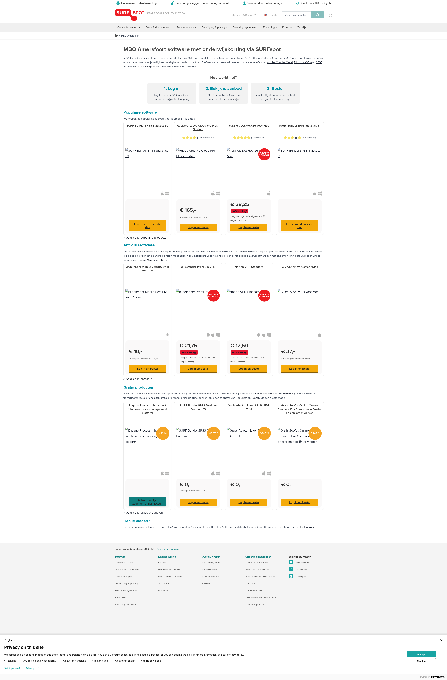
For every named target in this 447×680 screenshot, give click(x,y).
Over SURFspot (211, 556)
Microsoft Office (303, 62)
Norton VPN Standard (249, 266)
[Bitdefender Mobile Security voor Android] (147, 311)
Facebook (301, 569)
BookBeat (241, 397)
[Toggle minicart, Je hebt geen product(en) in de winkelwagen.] (330, 15)
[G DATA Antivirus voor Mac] (300, 311)
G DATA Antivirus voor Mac (300, 266)
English (272, 14)
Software (120, 556)
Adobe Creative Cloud (280, 62)
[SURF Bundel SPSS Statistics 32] (147, 169)
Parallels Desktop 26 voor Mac (249, 125)
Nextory (255, 397)
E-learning (120, 597)
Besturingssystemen (126, 590)
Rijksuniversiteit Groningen (260, 576)
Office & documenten (127, 569)
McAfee (151, 259)
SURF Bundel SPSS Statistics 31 (299, 125)
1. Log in (172, 89)
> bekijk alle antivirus (137, 379)
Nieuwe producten (125, 604)
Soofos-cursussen (261, 393)
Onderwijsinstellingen (258, 556)
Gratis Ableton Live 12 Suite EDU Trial (249, 407)
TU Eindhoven (253, 590)
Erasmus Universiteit (256, 562)
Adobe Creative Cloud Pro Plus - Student (198, 127)
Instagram (301, 576)
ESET (163, 259)
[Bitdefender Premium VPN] (198, 311)
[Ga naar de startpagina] (130, 15)
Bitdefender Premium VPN (198, 266)
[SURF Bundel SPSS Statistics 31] (300, 169)
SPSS (319, 62)
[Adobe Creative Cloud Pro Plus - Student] (198, 169)
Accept (421, 654)
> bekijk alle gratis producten (143, 512)
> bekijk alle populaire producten (145, 237)
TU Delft (250, 583)
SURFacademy (210, 576)
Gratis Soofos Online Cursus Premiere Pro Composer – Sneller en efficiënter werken (300, 409)
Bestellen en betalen (169, 569)
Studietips (163, 583)
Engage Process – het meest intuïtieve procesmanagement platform (147, 409)
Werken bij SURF (211, 562)
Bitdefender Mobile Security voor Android (147, 268)
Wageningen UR (254, 604)
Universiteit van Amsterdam (260, 597)
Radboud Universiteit (257, 569)
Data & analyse (123, 576)
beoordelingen (167, 548)
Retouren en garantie (170, 576)
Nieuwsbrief (302, 562)
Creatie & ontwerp (125, 562)
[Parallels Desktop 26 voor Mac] (249, 169)
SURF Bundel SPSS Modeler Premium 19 (198, 407)
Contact (162, 562)
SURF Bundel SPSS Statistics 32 (147, 125)
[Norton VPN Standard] (249, 311)
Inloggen (163, 590)
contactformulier (305, 526)
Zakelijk (206, 583)
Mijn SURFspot (244, 14)
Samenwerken (210, 569)
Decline (421, 661)
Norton (142, 259)
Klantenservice (167, 556)
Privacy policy (34, 668)
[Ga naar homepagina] (116, 35)
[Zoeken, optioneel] (317, 14)
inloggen (150, 66)
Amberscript (289, 393)
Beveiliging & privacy (126, 583)
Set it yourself (12, 668)
